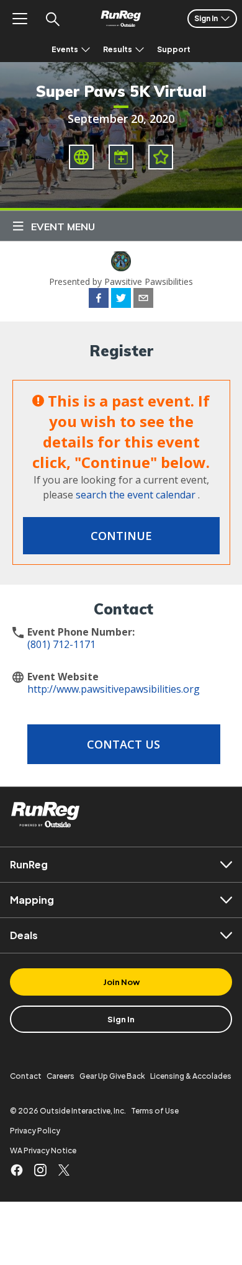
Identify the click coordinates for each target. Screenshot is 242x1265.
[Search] (52, 18)
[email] (143, 300)
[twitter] (121, 300)
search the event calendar (135, 495)
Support (173, 49)
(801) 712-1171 (61, 644)
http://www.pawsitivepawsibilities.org (113, 689)
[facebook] (99, 300)
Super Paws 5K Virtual (121, 91)
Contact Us (123, 744)
